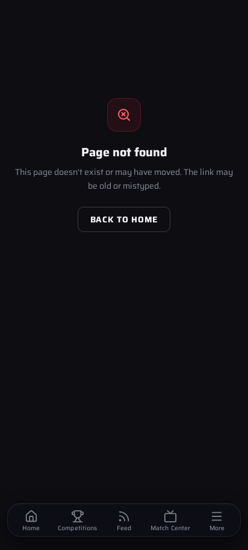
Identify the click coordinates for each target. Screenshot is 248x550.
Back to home (124, 219)
